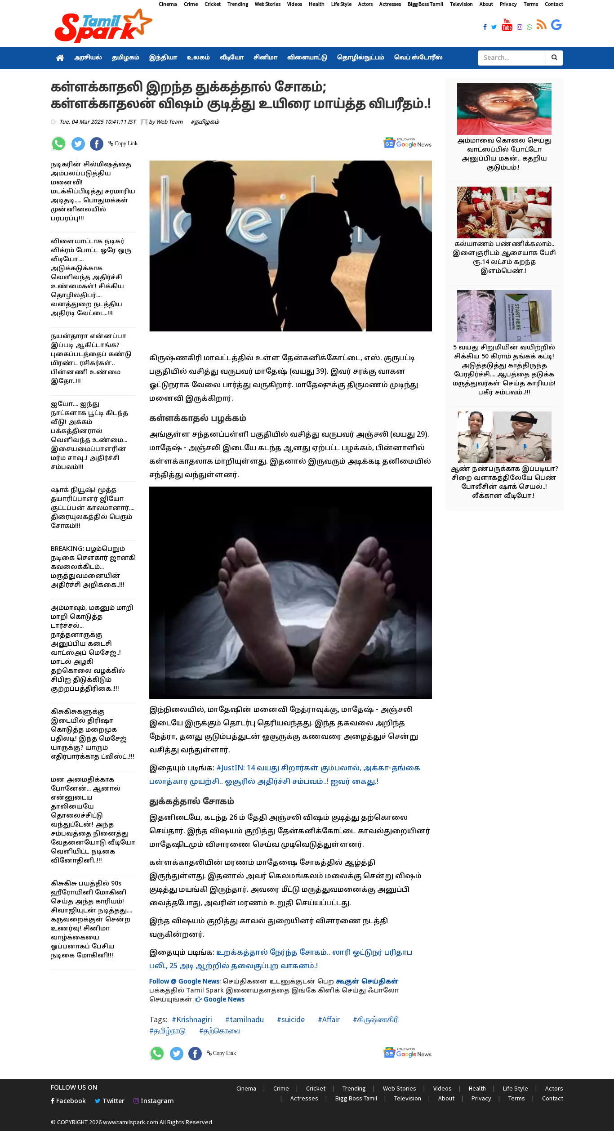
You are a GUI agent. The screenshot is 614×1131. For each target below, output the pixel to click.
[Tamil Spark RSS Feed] (542, 25)
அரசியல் (88, 58)
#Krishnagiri (192, 1019)
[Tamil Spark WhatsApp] (529, 28)
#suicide (290, 1019)
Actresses (390, 3)
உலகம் (198, 58)
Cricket (213, 3)
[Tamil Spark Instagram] (519, 28)
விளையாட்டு (307, 58)
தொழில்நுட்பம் (360, 58)
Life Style (341, 3)
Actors (365, 3)
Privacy (508, 3)
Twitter (113, 1101)
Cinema (168, 3)
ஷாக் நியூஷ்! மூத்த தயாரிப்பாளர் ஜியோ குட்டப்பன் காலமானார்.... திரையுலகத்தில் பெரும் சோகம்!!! (92, 508)
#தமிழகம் (205, 122)
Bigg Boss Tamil (425, 3)
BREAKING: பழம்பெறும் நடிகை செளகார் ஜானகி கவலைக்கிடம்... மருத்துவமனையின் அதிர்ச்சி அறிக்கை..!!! (93, 567)
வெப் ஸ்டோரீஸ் (418, 58)
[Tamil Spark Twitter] (494, 28)
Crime (191, 3)
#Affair (328, 1019)
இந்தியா (163, 58)
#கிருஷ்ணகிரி (375, 1019)
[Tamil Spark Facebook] (485, 28)
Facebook (70, 1101)
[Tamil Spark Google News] (556, 25)
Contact (554, 3)
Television (461, 3)
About (486, 3)
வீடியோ (232, 58)
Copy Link (125, 143)
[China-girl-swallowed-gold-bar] (504, 317)
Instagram (156, 1101)
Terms (531, 3)
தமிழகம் (125, 58)
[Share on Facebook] (96, 144)
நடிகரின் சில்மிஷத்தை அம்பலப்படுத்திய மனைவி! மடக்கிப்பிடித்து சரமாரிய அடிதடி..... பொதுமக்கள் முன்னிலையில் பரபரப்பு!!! (93, 192)
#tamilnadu (243, 1019)
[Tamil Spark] (102, 27)
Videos (294, 3)
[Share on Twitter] (78, 144)
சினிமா (265, 58)
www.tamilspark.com (130, 1122)
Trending (237, 3)
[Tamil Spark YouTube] (507, 25)
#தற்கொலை (218, 1030)
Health (317, 3)
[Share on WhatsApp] (59, 144)
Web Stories (267, 3)
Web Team (169, 122)
